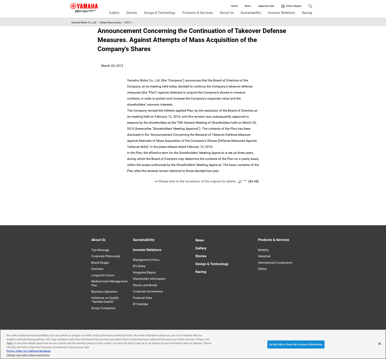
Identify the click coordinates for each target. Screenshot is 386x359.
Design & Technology (212, 264)
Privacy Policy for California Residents (28, 351)
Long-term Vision (102, 275)
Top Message (100, 250)
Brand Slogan (100, 262)
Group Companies (103, 308)
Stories (131, 13)
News (247, 5)
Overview (97, 269)
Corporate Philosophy (105, 256)
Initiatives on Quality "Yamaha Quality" (105, 300)
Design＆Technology (159, 13)
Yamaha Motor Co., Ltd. (84, 22)
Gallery (114, 13)
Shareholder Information (149, 279)
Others (262, 269)
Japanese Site (266, 5)
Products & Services (197, 13)
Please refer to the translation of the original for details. (198, 181)
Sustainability (251, 13)
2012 (127, 22)
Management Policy (146, 260)
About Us (227, 13)
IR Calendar (140, 304)
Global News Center (110, 22)
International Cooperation (275, 262)
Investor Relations (281, 13)
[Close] (379, 343)
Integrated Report (144, 272)
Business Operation (104, 291)
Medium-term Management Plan (109, 283)
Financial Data (142, 298)
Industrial (264, 256)
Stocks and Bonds (145, 285)
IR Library (139, 266)
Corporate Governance (148, 291)
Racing (307, 13)
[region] (193, 344)
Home (234, 5)
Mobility (263, 250)
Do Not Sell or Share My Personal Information (296, 344)
